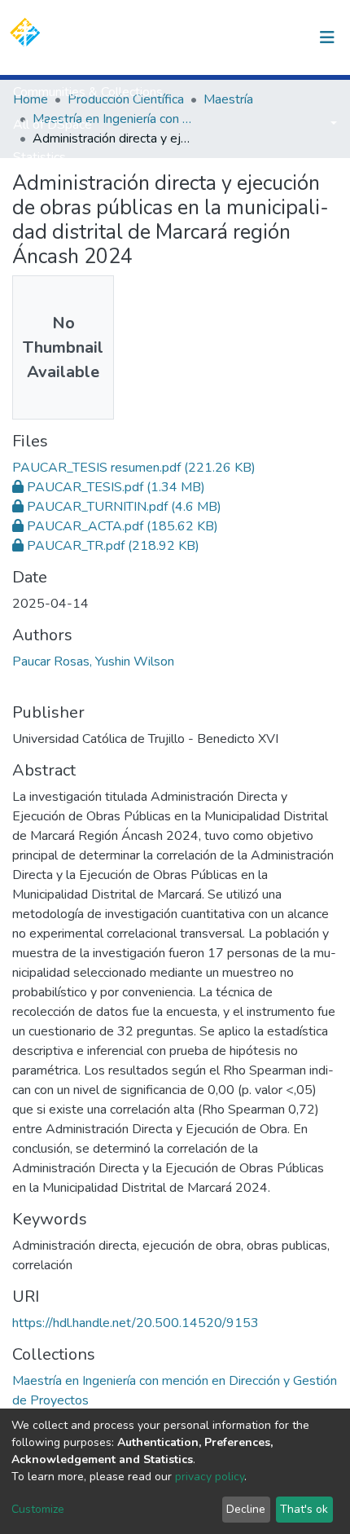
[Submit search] (219, 37)
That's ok (304, 1509)
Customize (37, 1509)
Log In (279, 37)
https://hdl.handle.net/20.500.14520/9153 (135, 1323)
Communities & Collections (88, 92)
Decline (245, 1509)
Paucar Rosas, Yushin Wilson (93, 661)
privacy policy (209, 1476)
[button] (243, 37)
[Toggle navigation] (327, 37)
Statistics (39, 157)
